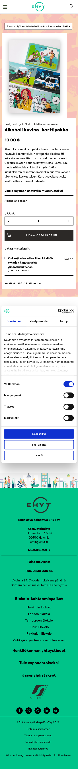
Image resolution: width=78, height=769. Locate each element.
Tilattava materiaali (46, 124)
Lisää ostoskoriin (41, 235)
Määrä (10, 213)
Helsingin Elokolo (39, 607)
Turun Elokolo (39, 627)
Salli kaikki (39, 433)
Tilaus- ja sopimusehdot (38, 735)
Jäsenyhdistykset (39, 675)
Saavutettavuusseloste (38, 741)
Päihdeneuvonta (39, 561)
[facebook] (19, 710)
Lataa (68, 258)
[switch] (68, 395)
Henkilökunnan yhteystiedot (39, 650)
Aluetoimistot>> (39, 550)
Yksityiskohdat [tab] (39, 321)
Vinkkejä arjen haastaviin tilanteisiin (39, 640)
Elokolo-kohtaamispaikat (39, 598)
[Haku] (72, 6)
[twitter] (28, 710)
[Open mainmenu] (5, 7)
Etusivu (11, 26)
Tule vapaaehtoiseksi (39, 662)
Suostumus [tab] (14, 321)
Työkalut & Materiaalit (28, 26)
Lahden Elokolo (39, 614)
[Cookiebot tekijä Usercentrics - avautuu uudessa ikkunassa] (58, 311)
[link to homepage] (38, 6)
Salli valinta (39, 444)
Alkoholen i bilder (16, 200)
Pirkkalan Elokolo (39, 633)
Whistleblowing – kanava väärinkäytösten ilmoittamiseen (38, 755)
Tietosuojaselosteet (38, 728)
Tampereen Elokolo (39, 620)
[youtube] (55, 710)
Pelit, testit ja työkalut (18, 124)
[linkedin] (47, 710)
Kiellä (39, 455)
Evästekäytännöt (38, 748)
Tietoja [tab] (64, 321)
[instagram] (37, 710)
